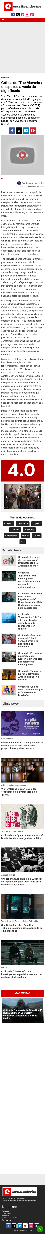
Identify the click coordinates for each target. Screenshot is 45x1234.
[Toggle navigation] (3, 20)
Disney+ (37, 523)
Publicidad (5, 1215)
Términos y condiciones (10, 1218)
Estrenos (8, 523)
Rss (3, 1220)
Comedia (15, 529)
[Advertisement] (22, 49)
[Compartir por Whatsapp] (40, 1229)
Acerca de (5, 1211)
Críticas (8, 179)
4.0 (22, 541)
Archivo (8, 1220)
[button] (6, 496)
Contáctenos (6, 1213)
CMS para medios (19, 1230)
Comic (37, 535)
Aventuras (29, 529)
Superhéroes (11, 535)
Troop (30, 1230)
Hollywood (23, 523)
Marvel (25, 535)
